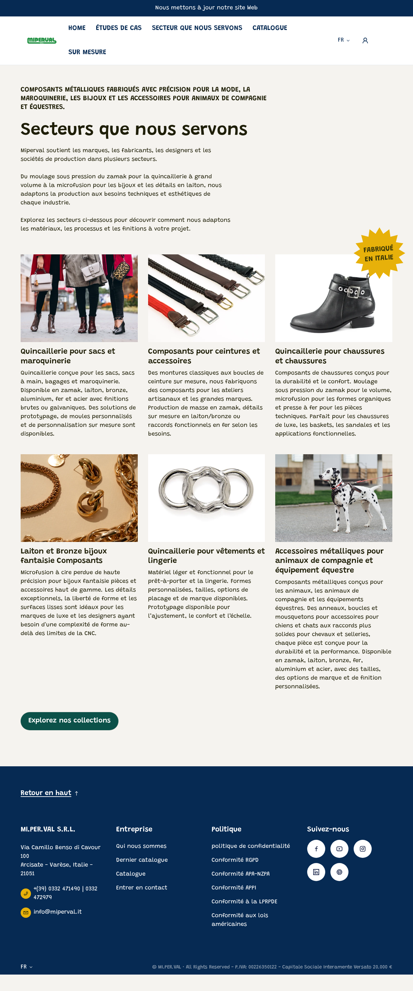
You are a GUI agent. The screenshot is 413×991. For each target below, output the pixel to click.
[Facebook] (316, 849)
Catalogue (270, 28)
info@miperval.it (58, 912)
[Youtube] (339, 849)
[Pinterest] (339, 872)
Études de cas (119, 28)
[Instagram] (363, 849)
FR (341, 40)
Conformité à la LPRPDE (244, 902)
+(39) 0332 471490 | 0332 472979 (65, 893)
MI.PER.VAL (169, 967)
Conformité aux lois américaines (240, 920)
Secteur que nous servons (197, 28)
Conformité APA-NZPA (241, 874)
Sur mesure (87, 52)
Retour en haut (46, 793)
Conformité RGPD (235, 860)
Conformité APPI (234, 888)
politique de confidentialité (251, 846)
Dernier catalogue (142, 860)
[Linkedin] (316, 872)
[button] (383, 39)
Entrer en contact (141, 888)
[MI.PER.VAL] (42, 40)
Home (77, 28)
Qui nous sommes (141, 846)
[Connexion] (365, 41)
